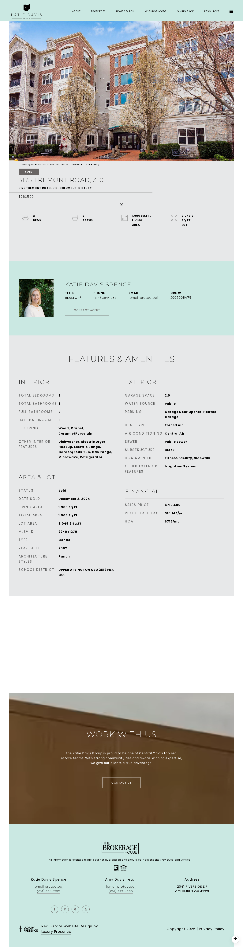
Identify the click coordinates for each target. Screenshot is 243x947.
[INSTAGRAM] (65, 909)
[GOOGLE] (75, 909)
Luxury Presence (56, 931)
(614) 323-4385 (121, 891)
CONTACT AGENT (87, 310)
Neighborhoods (155, 11)
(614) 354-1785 (105, 297)
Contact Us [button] (121, 783)
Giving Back (185, 11)
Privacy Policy (211, 928)
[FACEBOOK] (54, 909)
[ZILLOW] (86, 909)
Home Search (125, 11)
